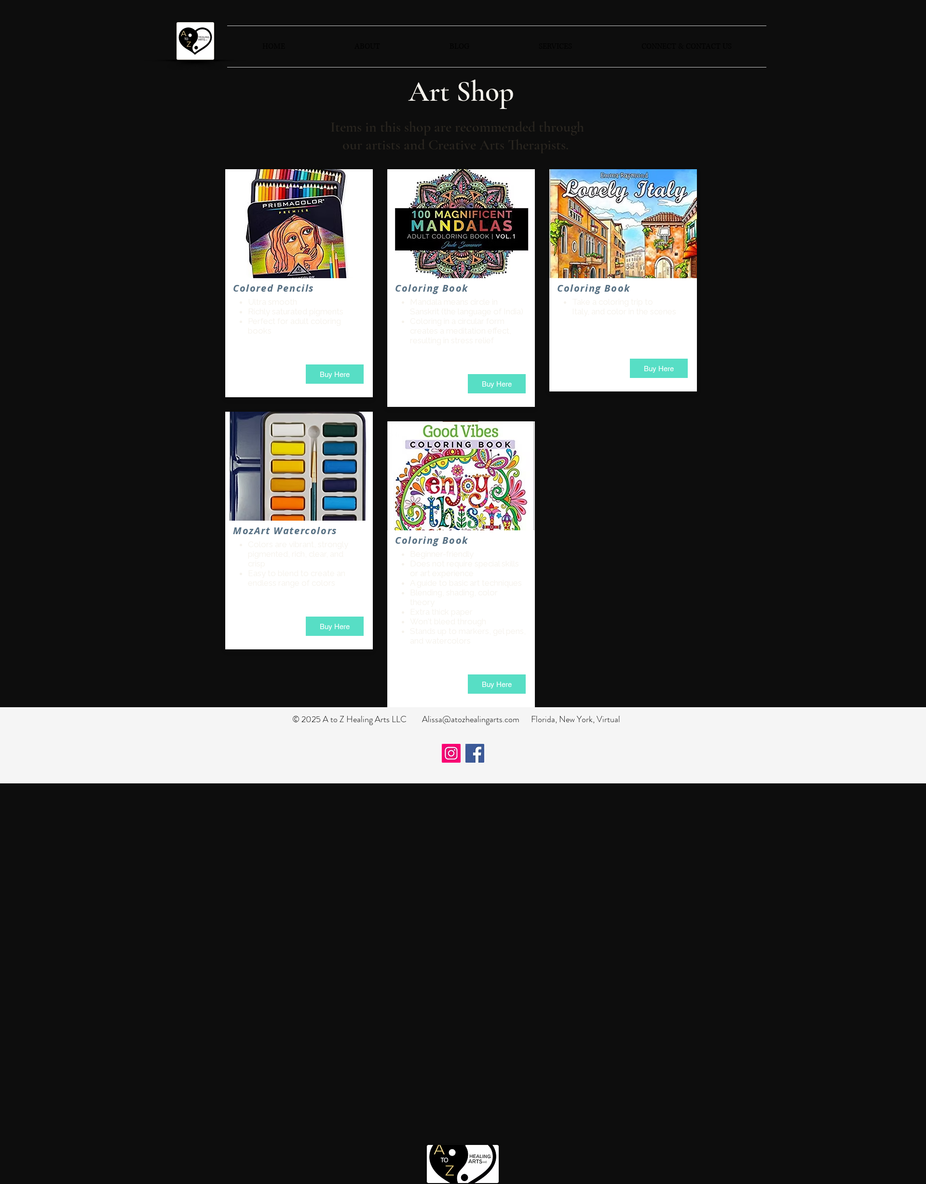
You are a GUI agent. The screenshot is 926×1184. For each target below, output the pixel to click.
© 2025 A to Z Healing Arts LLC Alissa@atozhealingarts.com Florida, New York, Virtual (456, 719)
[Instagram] (451, 753)
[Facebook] (474, 753)
